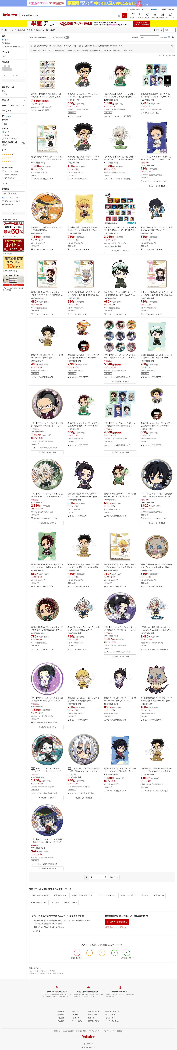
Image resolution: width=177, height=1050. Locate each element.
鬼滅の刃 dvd (159, 895)
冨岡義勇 (144, 895)
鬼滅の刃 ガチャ (60, 895)
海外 (9, 116)
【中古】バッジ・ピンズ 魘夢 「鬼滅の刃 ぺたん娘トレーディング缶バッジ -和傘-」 (46, 771)
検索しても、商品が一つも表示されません (49, 927)
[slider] (2, 71)
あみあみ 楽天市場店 (113, 246)
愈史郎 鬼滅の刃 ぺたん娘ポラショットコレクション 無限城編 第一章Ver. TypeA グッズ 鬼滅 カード (156, 357)
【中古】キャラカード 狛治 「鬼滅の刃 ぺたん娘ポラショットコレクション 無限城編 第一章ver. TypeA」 (156, 159)
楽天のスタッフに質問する (117, 922)
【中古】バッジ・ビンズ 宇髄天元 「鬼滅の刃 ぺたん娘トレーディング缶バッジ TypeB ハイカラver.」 (84, 771)
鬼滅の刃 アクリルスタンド (81, 895)
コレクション (42, 971)
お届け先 (5, 120)
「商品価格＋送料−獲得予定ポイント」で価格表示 (45, 37)
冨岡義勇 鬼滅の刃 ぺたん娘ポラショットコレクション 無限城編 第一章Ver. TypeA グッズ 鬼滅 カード (120, 771)
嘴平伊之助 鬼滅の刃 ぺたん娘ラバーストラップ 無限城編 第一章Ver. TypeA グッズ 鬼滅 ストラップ (157, 700)
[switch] (23, 143)
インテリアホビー (56, 974)
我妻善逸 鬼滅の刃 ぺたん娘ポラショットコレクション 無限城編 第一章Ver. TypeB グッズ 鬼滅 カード (84, 230)
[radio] (3, 40)
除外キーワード (7, 204)
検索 (14, 80)
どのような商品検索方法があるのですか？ (49, 924)
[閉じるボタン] (172, 46)
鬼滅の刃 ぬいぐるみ (39, 902)
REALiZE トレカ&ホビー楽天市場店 (118, 116)
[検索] (124, 15)
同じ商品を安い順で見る (156, 186)
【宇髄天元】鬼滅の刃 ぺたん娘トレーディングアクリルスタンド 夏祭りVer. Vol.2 (156, 630)
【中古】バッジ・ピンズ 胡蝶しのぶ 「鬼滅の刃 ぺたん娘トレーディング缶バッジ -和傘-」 (120, 630)
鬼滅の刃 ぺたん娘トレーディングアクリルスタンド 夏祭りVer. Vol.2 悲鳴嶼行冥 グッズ (84, 567)
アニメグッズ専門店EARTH (43, 179)
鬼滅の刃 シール (70, 902)
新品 (3, 91)
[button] (168, 10)
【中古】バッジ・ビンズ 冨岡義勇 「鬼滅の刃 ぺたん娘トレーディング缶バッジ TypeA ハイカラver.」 (156, 496)
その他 (52, 971)
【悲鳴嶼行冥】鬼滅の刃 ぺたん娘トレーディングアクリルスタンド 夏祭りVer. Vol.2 (156, 771)
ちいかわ (55, 902)
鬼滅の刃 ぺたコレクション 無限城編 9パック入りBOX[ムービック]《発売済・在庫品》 (120, 230)
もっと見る (36, 931)
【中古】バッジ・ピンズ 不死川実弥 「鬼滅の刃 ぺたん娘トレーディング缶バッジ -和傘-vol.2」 (47, 496)
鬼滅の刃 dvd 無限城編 (39, 895)
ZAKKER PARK (75, 116)
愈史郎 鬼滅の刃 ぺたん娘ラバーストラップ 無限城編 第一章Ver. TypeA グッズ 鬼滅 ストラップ (120, 295)
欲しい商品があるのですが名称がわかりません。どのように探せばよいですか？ (62, 921)
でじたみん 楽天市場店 (41, 110)
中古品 (4, 94)
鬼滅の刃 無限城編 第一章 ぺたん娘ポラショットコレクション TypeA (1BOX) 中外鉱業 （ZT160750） (157, 96)
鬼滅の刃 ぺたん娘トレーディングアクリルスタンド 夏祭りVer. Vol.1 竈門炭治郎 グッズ (84, 426)
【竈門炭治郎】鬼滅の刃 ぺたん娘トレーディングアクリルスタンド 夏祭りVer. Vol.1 (119, 96)
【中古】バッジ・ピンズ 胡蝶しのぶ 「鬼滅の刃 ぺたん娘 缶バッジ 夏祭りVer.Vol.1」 (47, 700)
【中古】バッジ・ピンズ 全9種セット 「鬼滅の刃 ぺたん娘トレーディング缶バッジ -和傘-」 (120, 357)
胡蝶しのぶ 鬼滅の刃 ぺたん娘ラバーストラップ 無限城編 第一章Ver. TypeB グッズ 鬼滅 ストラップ (84, 496)
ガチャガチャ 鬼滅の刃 (106, 895)
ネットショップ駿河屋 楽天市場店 (155, 181)
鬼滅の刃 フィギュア (128, 895)
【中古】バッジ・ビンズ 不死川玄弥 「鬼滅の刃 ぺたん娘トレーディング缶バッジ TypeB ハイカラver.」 (47, 426)
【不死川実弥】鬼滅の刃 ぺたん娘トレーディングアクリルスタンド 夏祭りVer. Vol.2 (119, 159)
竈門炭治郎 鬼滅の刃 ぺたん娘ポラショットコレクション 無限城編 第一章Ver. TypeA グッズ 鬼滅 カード (47, 567)
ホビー (31, 971)
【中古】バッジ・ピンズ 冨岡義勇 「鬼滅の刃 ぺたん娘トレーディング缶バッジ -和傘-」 (47, 842)
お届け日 (5, 128)
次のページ (114, 877)
